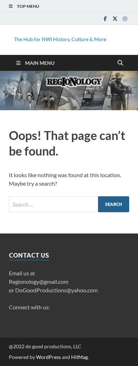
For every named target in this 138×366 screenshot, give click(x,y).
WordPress (48, 357)
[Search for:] (69, 204)
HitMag (79, 357)
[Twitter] (115, 18)
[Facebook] (105, 18)
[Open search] (120, 63)
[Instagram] (125, 18)
